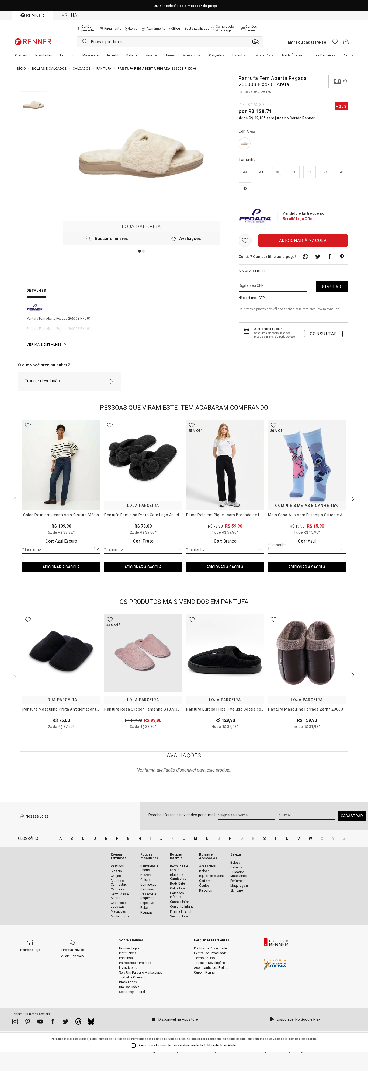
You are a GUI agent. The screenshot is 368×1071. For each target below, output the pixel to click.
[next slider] (14, 498)
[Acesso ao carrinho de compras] (346, 43)
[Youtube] (40, 1022)
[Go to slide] (139, 251)
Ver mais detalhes (44, 345)
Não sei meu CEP (252, 298)
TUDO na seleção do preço (184, 6)
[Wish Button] (245, 240)
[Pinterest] (27, 1022)
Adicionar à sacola (303, 240)
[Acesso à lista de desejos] (335, 43)
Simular (332, 287)
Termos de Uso (163, 1038)
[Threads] (78, 1023)
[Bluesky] (91, 1023)
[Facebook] (53, 1022)
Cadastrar (352, 816)
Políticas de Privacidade (130, 1038)
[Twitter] (65, 1022)
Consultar (323, 333)
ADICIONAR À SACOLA (61, 567)
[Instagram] (15, 1022)
